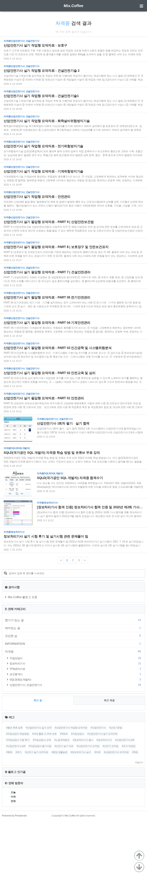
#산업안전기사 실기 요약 (38, 727)
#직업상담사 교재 (42, 740)
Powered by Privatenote (14, 815)
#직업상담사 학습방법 (17, 734)
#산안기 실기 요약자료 (36, 752)
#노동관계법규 (61, 740)
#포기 (19, 752)
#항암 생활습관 (59, 752)
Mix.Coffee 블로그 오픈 (22, 597)
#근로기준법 (115, 727)
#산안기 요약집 (110, 746)
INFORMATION (73, 643)
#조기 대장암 (128, 746)
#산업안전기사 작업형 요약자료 (71, 727)
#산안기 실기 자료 (64, 746)
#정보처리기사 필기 (83, 740)
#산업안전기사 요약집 (88, 746)
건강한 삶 (73, 635)
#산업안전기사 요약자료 (116, 752)
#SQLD (64, 734)
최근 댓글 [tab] (109, 700)
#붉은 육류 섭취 (14, 727)
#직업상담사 (77, 734)
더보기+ (139, 762)
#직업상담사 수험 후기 (17, 740)
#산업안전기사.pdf (124, 740)
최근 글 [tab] (38, 700)
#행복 (9, 752)
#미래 (97, 752)
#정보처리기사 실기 (81, 752)
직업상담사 (75, 658)
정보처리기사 (75, 663)
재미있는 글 (73, 628)
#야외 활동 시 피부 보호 (44, 734)
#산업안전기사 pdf (15, 746)
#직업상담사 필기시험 (40, 746)
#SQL (135, 752)
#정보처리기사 (104, 740)
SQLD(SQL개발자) (75, 679)
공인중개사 (75, 674)
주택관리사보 (75, 668)
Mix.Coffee (73, 6)
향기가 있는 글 (73, 620)
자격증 (73, 651)
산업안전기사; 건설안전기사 (75, 684)
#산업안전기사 (98, 727)
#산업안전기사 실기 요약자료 (102, 734)
